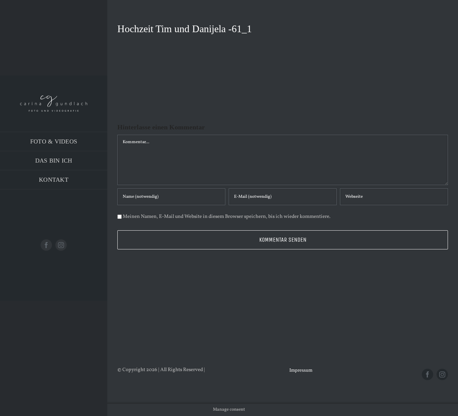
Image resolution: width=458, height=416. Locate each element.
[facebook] (46, 245)
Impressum (300, 370)
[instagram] (61, 245)
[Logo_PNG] (53, 98)
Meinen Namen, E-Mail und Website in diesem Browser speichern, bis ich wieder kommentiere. (227, 216)
